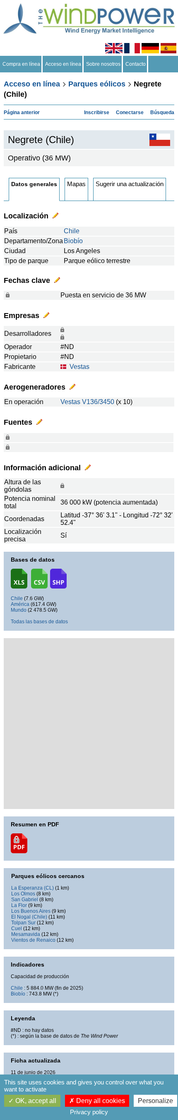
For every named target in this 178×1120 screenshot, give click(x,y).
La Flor (19, 905)
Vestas (79, 366)
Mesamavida (25, 934)
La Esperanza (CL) (32, 888)
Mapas (76, 183)
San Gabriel (24, 899)
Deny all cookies (100, 1100)
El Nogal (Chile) (29, 917)
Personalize (155, 1100)
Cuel (16, 928)
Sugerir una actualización (130, 183)
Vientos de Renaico (33, 940)
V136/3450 (98, 401)
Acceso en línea (63, 64)
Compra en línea (21, 64)
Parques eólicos (96, 84)
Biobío (73, 240)
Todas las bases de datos (39, 622)
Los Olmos (23, 894)
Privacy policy (89, 1111)
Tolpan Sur (23, 923)
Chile (71, 231)
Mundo (18, 610)
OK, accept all (35, 1100)
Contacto (135, 64)
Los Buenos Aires (31, 911)
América (20, 604)
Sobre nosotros (103, 64)
